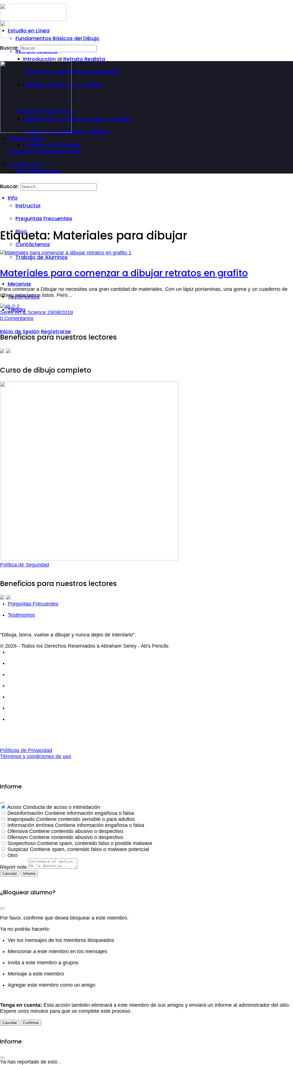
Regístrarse (56, 331)
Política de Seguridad (24, 565)
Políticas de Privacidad (26, 750)
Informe (29, 873)
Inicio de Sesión (19, 331)
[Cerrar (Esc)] (2, 803)
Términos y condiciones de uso (35, 756)
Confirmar (31, 1023)
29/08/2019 (60, 312)
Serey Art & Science (23, 312)
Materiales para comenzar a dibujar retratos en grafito (124, 272)
